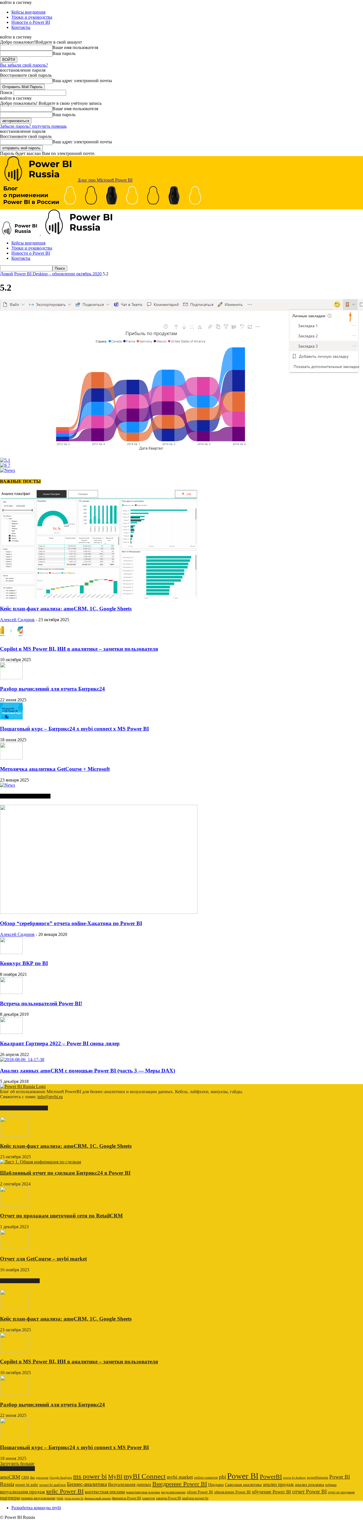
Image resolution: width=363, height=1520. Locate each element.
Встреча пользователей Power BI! (41, 1003)
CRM (25, 1477)
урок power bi (73, 1498)
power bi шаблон (52, 1485)
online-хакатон (206, 1477)
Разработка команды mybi (36, 1507)
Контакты (20, 27)
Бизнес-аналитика (87, 1484)
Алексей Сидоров (17, 619)
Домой (6, 273)
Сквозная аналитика (243, 1484)
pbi (222, 1477)
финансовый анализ (98, 1498)
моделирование (173, 1492)
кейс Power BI (65, 1491)
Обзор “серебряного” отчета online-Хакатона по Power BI (71, 923)
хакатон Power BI (168, 1498)
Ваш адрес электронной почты (82, 80)
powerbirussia (317, 1477)
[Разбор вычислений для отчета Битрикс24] (11, 677)
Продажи (216, 1485)
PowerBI (271, 1476)
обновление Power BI (232, 1492)
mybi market (180, 1477)
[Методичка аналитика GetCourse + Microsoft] (11, 757)
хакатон (148, 1498)
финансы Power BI (126, 1498)
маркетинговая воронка (143, 1492)
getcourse (42, 1477)
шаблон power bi (195, 1498)
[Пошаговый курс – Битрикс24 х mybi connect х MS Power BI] (11, 718)
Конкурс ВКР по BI (24, 963)
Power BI (243, 1475)
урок (59, 1498)
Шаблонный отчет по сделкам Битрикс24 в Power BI (65, 1173)
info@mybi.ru (50, 1096)
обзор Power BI (200, 1492)
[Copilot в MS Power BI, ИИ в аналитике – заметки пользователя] (11, 637)
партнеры (10, 1497)
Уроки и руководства (31, 17)
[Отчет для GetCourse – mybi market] (14, 1247)
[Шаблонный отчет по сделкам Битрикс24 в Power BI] (40, 1161)
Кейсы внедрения (28, 12)
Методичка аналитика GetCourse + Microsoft (55, 769)
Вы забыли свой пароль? (24, 65)
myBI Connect (145, 1476)
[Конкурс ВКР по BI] (11, 952)
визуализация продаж (22, 1492)
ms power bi (90, 1476)
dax (32, 1477)
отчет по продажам (341, 1492)
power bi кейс (26, 1485)
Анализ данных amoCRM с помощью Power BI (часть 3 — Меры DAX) (87, 1071)
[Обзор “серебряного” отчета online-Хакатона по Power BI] (98, 912)
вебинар (331, 1485)
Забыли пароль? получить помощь (33, 126)
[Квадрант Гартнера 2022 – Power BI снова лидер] (11, 1032)
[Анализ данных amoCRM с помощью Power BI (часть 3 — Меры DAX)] (22, 1059)
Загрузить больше (17, 1463)
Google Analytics (61, 1477)
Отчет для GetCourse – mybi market (43, 1259)
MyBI (115, 1477)
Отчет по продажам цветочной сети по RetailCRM (61, 1216)
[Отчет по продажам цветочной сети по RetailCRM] (14, 1204)
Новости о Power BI (30, 22)
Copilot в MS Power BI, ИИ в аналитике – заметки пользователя (79, 649)
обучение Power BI (271, 1492)
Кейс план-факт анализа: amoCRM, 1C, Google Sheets (66, 609)
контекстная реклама (105, 1492)
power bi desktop (294, 1477)
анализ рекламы (309, 1484)
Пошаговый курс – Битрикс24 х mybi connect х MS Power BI (74, 729)
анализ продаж (278, 1484)
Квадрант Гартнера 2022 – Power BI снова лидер (60, 1043)
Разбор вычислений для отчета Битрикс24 (52, 689)
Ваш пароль (63, 53)
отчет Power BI (309, 1492)
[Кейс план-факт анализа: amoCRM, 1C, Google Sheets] (98, 597)
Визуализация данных (129, 1484)
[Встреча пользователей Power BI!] (11, 992)
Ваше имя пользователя (75, 47)
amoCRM (10, 1477)
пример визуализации (38, 1498)
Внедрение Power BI (179, 1484)
